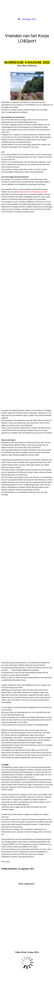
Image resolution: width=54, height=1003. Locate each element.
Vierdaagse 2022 (28, 19)
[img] (27, 8)
